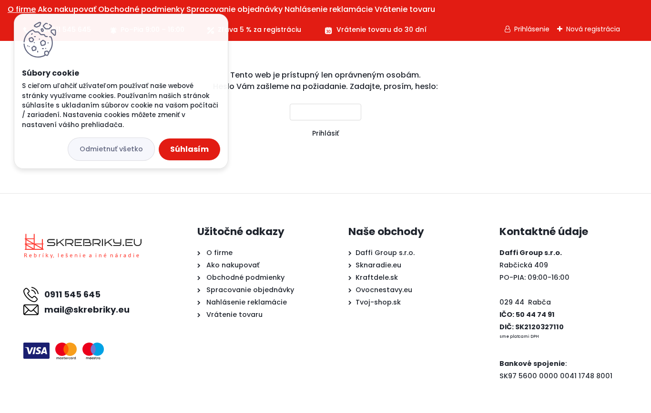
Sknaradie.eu (378, 265)
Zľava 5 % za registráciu (259, 29)
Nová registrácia (593, 29)
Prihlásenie (531, 29)
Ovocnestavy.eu (384, 290)
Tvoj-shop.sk (378, 302)
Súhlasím (189, 149)
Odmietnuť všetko (111, 149)
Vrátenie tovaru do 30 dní (381, 29)
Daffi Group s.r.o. (385, 252)
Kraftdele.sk (377, 277)
